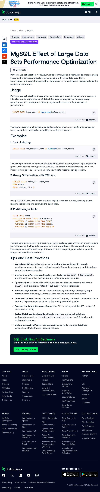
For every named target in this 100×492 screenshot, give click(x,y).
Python (85, 376)
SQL (83, 384)
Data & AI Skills (48, 376)
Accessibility (6, 488)
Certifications (28, 388)
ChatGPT (86, 403)
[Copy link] (4, 39)
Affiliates (6, 388)
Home (13, 31)
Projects (25, 392)
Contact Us (7, 400)
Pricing (45, 380)
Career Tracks (28, 376)
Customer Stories (49, 394)
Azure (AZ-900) (88, 438)
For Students (67, 380)
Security (17, 488)
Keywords (41, 37)
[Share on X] (4, 62)
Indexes (80, 37)
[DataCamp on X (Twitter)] (12, 475)
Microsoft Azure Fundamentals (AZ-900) (49, 444)
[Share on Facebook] (4, 50)
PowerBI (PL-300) (89, 434)
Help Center (7, 396)
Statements (28, 37)
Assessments (27, 396)
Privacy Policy (7, 483)
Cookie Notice (20, 483)
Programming (8, 433)
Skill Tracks (27, 380)
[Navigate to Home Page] (11, 12)
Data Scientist (88, 426)
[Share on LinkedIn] (4, 44)
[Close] (96, 4)
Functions (69, 37)
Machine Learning (9, 425)
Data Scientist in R (70, 431)
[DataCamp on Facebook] (3, 475)
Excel (84, 398)
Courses (25, 384)
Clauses (15, 37)
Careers (5, 384)
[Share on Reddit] (4, 56)
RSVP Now (86, 4)
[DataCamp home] (20, 469)
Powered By (80, 119)
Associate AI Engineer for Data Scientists (69, 450)
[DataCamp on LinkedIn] (20, 475)
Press (4, 380)
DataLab (26, 400)
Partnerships (7, 392)
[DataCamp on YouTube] (28, 475)
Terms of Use (28, 488)
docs (21, 31)
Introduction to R (29, 431)
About (4, 376)
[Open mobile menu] (96, 12)
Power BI (86, 394)
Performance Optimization (24, 41)
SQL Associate (88, 422)
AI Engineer (87, 430)
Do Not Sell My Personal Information (42, 483)
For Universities (68, 401)
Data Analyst (87, 418)
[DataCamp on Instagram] (37, 475)
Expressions (55, 37)
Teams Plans (47, 384)
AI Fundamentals (49, 418)
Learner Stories (68, 397)
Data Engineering (9, 429)
